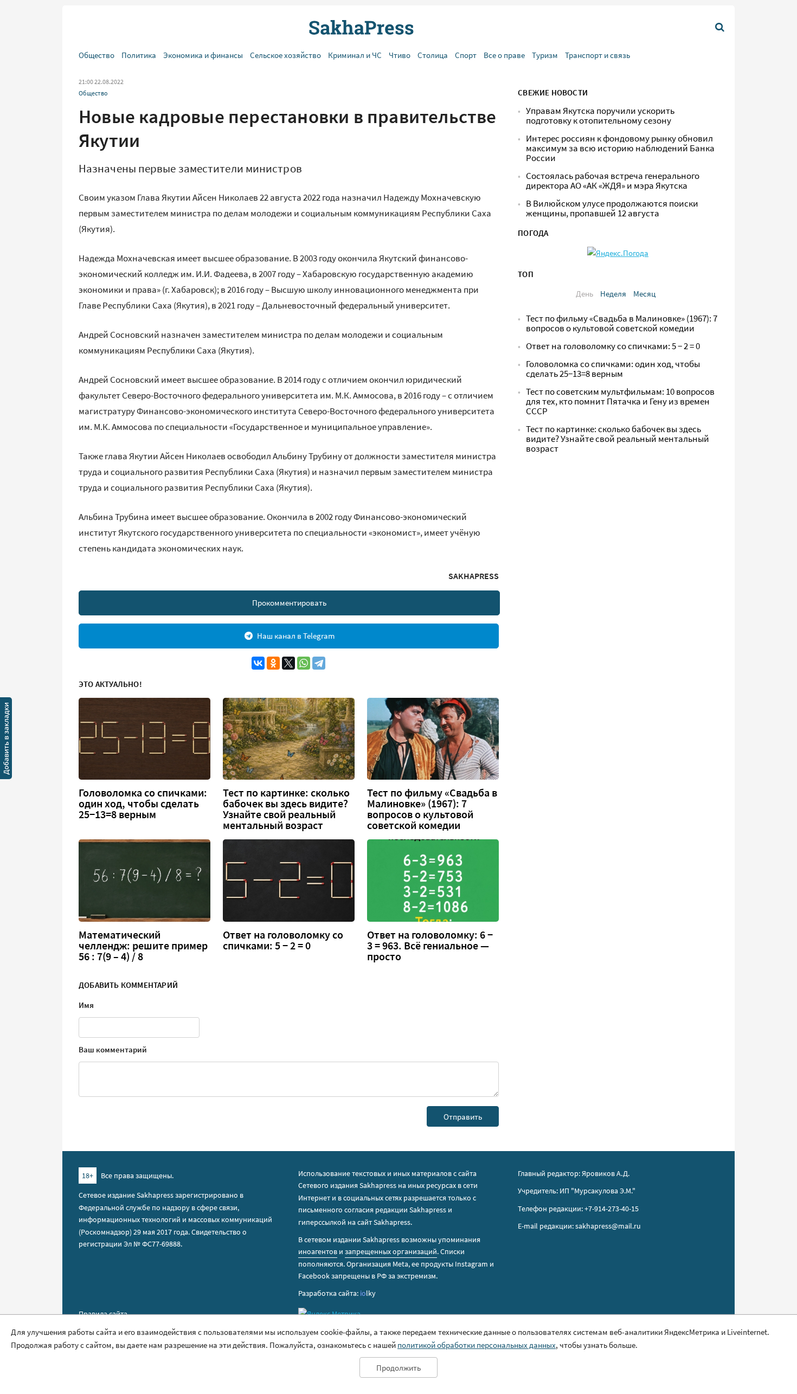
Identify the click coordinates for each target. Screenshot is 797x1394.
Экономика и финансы (203, 55)
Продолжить (398, 1368)
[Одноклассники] (273, 663)
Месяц (644, 293)
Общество (96, 55)
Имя (86, 1005)
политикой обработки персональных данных (476, 1345)
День (584, 293)
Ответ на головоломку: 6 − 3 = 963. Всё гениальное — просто (430, 945)
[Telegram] (318, 663)
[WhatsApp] (303, 663)
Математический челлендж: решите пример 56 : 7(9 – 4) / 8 (143, 945)
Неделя (613, 293)
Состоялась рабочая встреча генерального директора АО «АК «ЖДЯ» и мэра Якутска (612, 180)
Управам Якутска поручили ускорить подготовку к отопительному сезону (600, 115)
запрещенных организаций (391, 1251)
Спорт (466, 55)
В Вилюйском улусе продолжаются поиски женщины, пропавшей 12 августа (612, 208)
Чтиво (399, 55)
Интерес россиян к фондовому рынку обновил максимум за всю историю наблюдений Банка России (620, 148)
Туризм (545, 55)
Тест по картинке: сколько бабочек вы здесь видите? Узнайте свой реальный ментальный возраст (286, 809)
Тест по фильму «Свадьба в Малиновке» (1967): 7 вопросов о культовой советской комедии (432, 809)
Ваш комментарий (113, 1049)
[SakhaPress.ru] (6, 740)
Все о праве (504, 55)
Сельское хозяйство (285, 55)
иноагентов (317, 1251)
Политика (138, 55)
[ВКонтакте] (258, 663)
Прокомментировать (289, 603)
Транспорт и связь (597, 55)
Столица (432, 55)
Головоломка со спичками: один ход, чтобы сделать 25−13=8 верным (143, 803)
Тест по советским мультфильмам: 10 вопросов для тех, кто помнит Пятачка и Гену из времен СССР (620, 401)
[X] (288, 663)
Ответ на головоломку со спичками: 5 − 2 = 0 (283, 940)
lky (368, 1293)
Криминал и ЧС (355, 55)
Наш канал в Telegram (296, 636)
